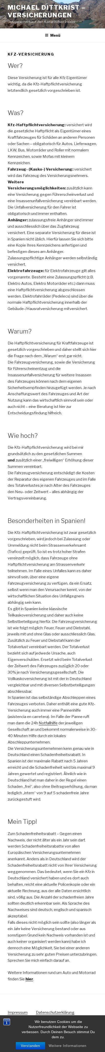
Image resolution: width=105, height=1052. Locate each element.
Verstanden (30, 1046)
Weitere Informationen (67, 1046)
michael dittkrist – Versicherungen (46, 11)
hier (29, 979)
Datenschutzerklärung (55, 1012)
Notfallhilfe (48, 723)
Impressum (18, 1012)
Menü (55, 35)
